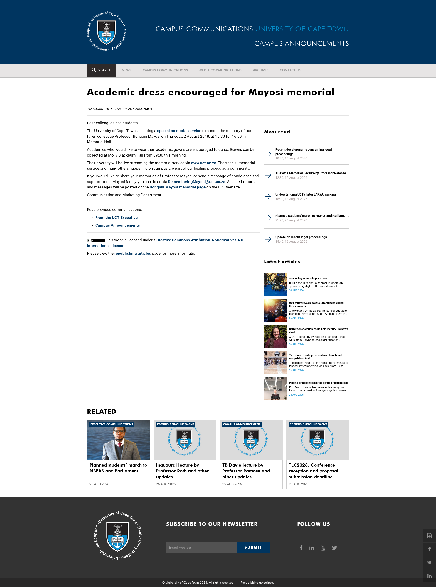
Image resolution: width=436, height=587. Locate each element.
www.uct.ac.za (203, 163)
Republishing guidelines (256, 582)
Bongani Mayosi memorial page (178, 187)
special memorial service (179, 130)
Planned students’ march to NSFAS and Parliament (312, 216)
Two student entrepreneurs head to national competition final (315, 357)
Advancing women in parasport (308, 278)
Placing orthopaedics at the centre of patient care (318, 382)
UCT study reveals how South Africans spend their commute (316, 304)
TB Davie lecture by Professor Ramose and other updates (246, 470)
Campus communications (165, 70)
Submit (253, 547)
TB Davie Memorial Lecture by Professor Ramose (310, 173)
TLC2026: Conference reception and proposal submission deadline (313, 470)
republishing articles (132, 253)
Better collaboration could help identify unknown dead (318, 331)
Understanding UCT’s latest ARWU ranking (305, 194)
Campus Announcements (117, 225)
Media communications (220, 70)
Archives (260, 70)
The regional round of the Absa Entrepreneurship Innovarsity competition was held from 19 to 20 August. (319, 364)
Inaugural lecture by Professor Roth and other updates (182, 470)
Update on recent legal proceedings (301, 237)
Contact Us (290, 70)
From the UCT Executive (116, 217)
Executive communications (111, 424)
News (126, 70)
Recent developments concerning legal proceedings (303, 152)
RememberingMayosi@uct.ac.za (196, 181)
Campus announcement (175, 424)
